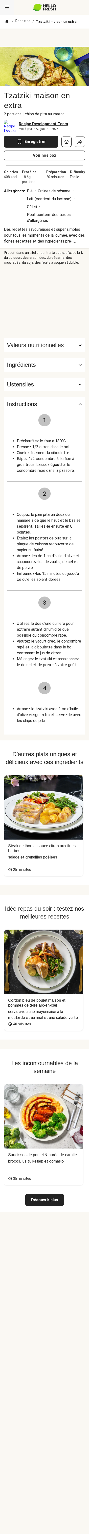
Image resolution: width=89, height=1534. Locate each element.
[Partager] (80, 142)
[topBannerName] (44, 37)
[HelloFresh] (44, 7)
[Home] (7, 21)
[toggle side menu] (7, 7)
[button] (44, 365)
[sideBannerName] (44, 301)
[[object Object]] (66, 142)
